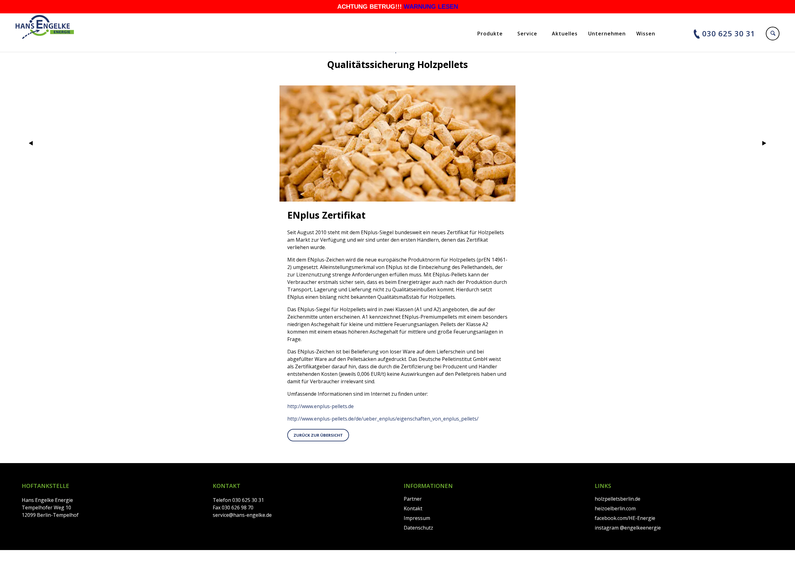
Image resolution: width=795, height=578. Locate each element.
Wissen (645, 33)
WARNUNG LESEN (431, 6)
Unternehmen (607, 33)
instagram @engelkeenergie (628, 527)
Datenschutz (418, 527)
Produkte (490, 33)
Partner (413, 498)
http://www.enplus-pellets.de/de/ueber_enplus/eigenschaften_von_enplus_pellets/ (383, 418)
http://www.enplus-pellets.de (320, 406)
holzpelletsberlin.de (617, 498)
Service (527, 33)
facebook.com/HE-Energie (625, 518)
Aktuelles (565, 33)
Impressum (417, 518)
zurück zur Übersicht (318, 435)
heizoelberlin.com (615, 508)
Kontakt (413, 508)
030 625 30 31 (728, 33)
